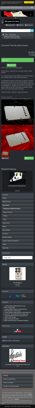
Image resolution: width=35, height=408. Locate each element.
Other (4, 219)
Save (20, 331)
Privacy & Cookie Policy (9, 379)
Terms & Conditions (8, 382)
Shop (6, 34)
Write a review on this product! (12, 340)
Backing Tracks (6, 201)
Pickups (5, 216)
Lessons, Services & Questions (11, 241)
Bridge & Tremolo (7, 212)
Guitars (4, 198)
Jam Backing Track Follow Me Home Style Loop (17, 364)
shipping (33, 55)
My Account (29, 25)
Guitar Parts (12, 34)
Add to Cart (12, 65)
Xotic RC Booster (17, 282)
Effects (4, 226)
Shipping (5, 375)
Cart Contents (11, 25)
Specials (5, 264)
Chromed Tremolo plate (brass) (12, 38)
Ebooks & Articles (7, 237)
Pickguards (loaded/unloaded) (11, 36)
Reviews (6, 158)
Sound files (5, 248)
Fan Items (5, 233)
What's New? (6, 346)
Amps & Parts (6, 223)
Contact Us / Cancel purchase (11, 386)
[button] (3, 14)
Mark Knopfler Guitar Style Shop (11, 7)
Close (29, 2)
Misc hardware (6, 230)
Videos (4, 244)
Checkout (20, 25)
